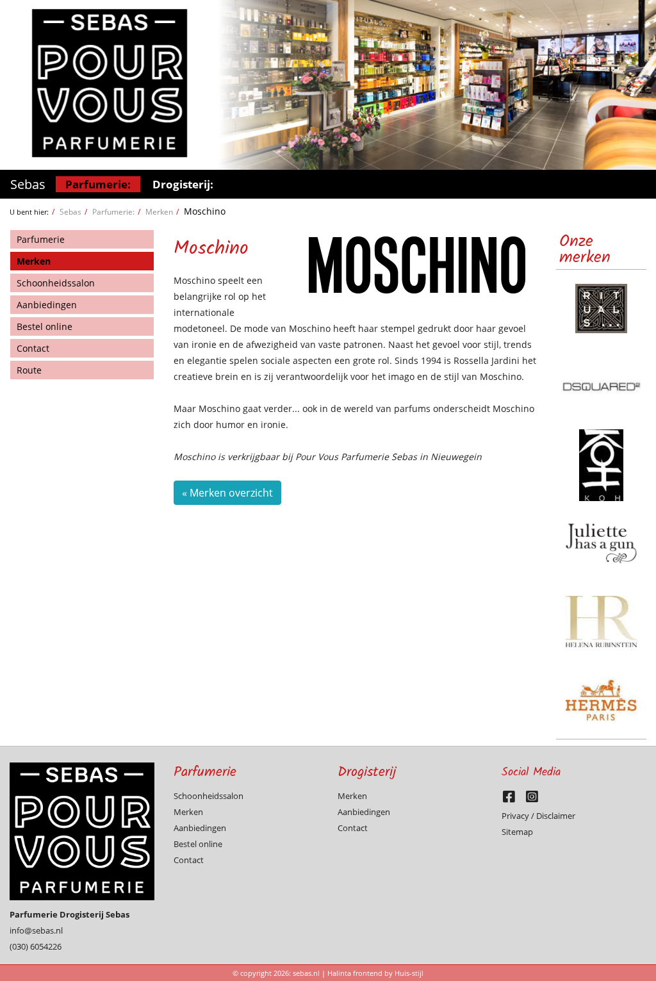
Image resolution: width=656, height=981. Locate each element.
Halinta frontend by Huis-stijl (375, 973)
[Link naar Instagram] (535, 799)
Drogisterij (367, 772)
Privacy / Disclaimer (538, 815)
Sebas (27, 184)
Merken (159, 211)
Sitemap (517, 831)
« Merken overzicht (227, 493)
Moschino (205, 211)
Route (29, 370)
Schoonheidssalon (56, 283)
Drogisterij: (182, 184)
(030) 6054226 (36, 946)
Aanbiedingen (47, 305)
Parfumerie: (98, 184)
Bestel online (44, 326)
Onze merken (585, 249)
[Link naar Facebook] (513, 799)
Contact (33, 348)
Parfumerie (41, 239)
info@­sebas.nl (36, 930)
